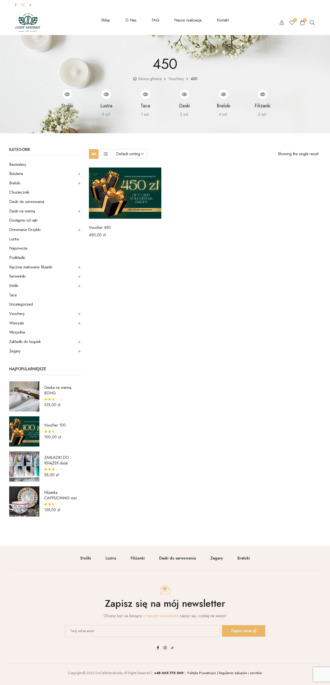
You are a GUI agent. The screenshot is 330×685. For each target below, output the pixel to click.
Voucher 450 (100, 227)
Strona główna (150, 79)
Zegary (15, 351)
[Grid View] (94, 154)
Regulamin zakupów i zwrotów (240, 673)
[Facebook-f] (15, 4)
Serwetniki (17, 276)
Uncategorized (21, 304)
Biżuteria (16, 173)
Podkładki (17, 257)
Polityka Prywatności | (202, 673)
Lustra (14, 239)
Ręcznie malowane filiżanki (30, 267)
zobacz (53, 114)
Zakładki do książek (25, 341)
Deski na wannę (22, 211)
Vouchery (176, 79)
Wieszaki (16, 323)
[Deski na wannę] (184, 94)
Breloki (14, 183)
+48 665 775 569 (169, 673)
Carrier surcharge (191, 5)
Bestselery (17, 164)
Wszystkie (17, 332)
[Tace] (145, 94)
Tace (13, 295)
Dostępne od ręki (23, 220)
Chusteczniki (19, 192)
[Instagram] (23, 4)
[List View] (106, 154)
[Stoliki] (67, 94)
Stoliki (13, 285)
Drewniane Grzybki (25, 229)
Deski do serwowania (26, 201)
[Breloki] (223, 94)
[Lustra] (106, 94)
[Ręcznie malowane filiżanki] (262, 94)
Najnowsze (18, 248)
